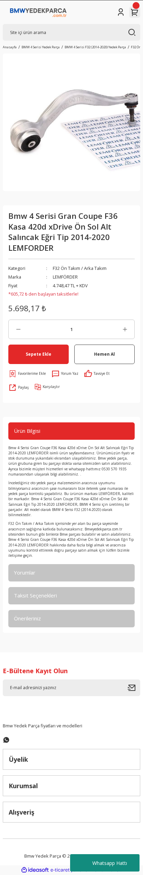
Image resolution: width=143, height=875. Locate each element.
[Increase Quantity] (124, 329)
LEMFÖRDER (65, 277)
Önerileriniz (27, 618)
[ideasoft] (35, 870)
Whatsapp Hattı (109, 863)
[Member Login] (120, 12)
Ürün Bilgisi (27, 430)
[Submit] (134, 687)
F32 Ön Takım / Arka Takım (80, 268)
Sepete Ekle (38, 354)
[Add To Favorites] (27, 374)
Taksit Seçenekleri (35, 595)
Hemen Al (104, 354)
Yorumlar (24, 572)
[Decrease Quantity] (18, 329)
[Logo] (38, 12)
